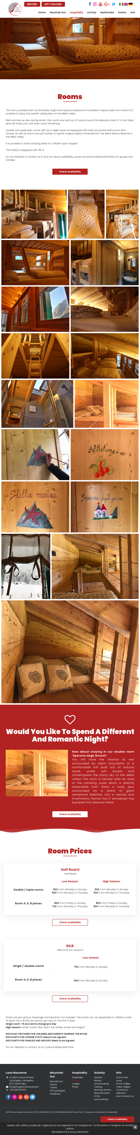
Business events (102, 1089)
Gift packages (57, 1090)
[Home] (15, 9)
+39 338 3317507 (17, 1089)
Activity (91, 12)
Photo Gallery (123, 1083)
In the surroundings (101, 1098)
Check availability (70, 171)
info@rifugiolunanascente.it (24, 1086)
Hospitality (76, 12)
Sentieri (98, 1077)
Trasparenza (90, 1112)
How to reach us (125, 1096)
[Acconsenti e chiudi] (135, 1127)
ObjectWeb (112, 1112)
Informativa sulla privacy (70, 1132)
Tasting (98, 1086)
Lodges (76, 1083)
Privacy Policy (78, 1112)
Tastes (53, 1087)
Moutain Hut (56, 1081)
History (53, 1084)
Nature (97, 1080)
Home (42, 12)
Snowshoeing (101, 1083)
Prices (75, 1086)
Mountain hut (58, 12)
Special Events (102, 1093)
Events (122, 12)
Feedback (55, 1093)
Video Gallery (123, 1086)
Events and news (122, 1079)
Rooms (75, 1080)
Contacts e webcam (122, 1091)
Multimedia (107, 12)
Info (132, 12)
